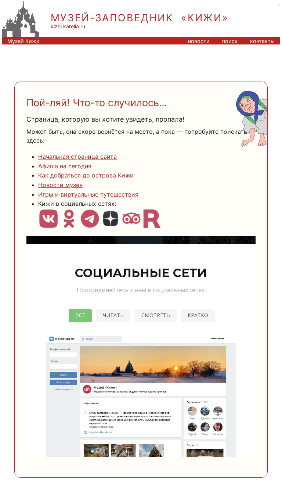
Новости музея (60, 185)
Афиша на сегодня (64, 166)
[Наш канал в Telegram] (90, 223)
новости (199, 41)
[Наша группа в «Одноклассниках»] (69, 223)
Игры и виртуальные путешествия (88, 194)
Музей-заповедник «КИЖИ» (140, 18)
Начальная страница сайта (77, 156)
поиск (230, 41)
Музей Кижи (23, 41)
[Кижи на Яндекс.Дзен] (110, 223)
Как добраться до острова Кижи (86, 175)
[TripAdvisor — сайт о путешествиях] (131, 223)
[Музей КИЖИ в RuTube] (152, 223)
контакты (262, 41)
